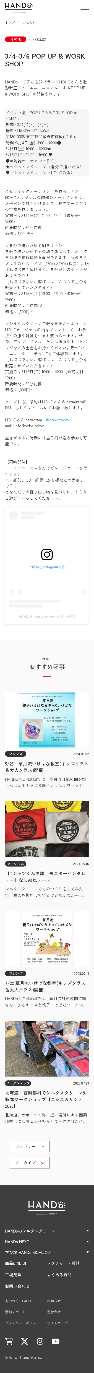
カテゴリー (25, 1146)
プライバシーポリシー (22, 1323)
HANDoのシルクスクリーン (30, 1231)
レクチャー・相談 (63, 1263)
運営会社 (54, 1311)
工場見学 (13, 1274)
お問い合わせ (17, 1286)
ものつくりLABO (18, 1300)
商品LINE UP (16, 1263)
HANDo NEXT (17, 1241)
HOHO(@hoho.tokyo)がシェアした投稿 (47, 616)
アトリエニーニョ (21, 468)
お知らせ (54, 1300)
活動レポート (15, 1311)
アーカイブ (25, 1162)
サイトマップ (57, 1323)
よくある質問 (59, 1274)
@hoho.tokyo (57, 420)
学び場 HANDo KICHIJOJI (28, 1252)
